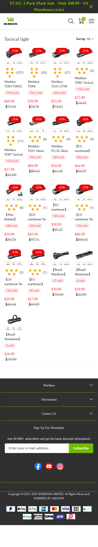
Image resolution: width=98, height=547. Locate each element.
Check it (59, 9)
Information (49, 399)
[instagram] (60, 466)
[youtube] (49, 466)
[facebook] (38, 466)
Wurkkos (49, 385)
